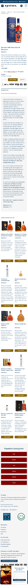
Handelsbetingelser (6, 544)
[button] (2, 6)
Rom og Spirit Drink (18, 12)
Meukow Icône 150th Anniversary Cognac (7, 235)
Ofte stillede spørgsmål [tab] (9, 93)
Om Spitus (3, 527)
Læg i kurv (12, 79)
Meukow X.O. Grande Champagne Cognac (21, 235)
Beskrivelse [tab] (4, 90)
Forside (3, 12)
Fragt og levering (5, 540)
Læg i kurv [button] (7, 260)
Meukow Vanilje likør (20, 324)
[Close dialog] (26, 566)
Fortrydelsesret (5, 542)
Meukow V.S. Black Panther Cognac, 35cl (7, 369)
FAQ (2, 534)
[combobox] (14, 578)
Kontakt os (3, 531)
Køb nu (22, 79)
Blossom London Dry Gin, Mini (7, 414)
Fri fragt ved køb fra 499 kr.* (11, 1)
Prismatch (23, 1)
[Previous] (3, 30)
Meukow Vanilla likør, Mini (20, 279)
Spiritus (9, 12)
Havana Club (4, 13)
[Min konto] (21, 6)
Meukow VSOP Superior (5, 324)
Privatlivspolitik (4, 546)
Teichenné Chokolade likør (5, 279)
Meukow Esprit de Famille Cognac (20, 414)
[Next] (24, 30)
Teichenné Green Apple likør (20, 369)
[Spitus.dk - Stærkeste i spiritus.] (11, 6)
